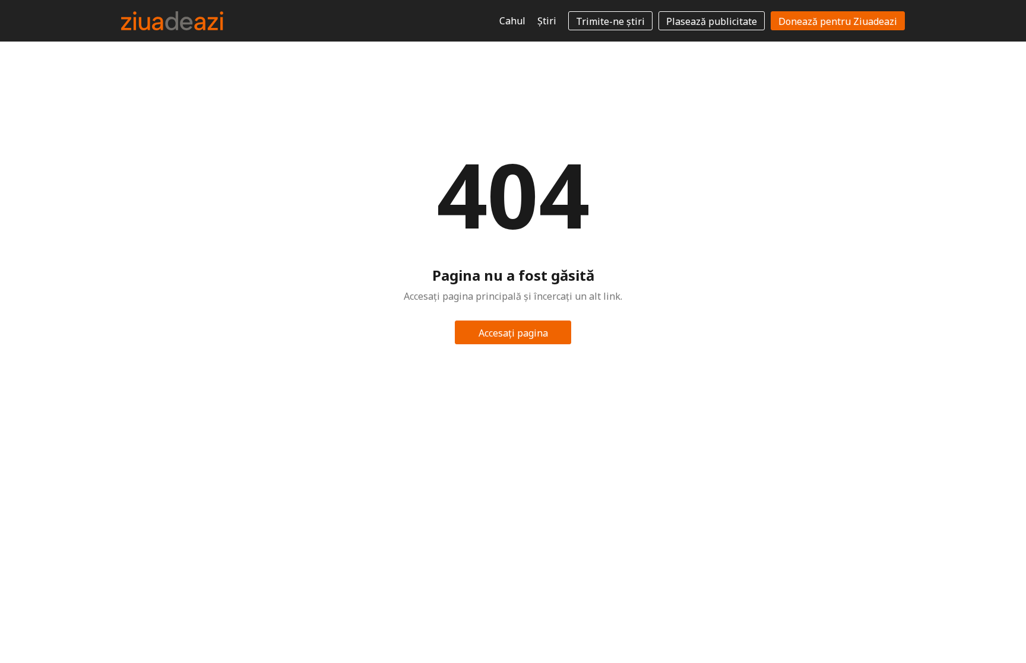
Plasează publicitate (711, 21)
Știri (546, 20)
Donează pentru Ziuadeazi (837, 21)
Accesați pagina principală (513, 335)
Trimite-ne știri (610, 21)
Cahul (512, 20)
